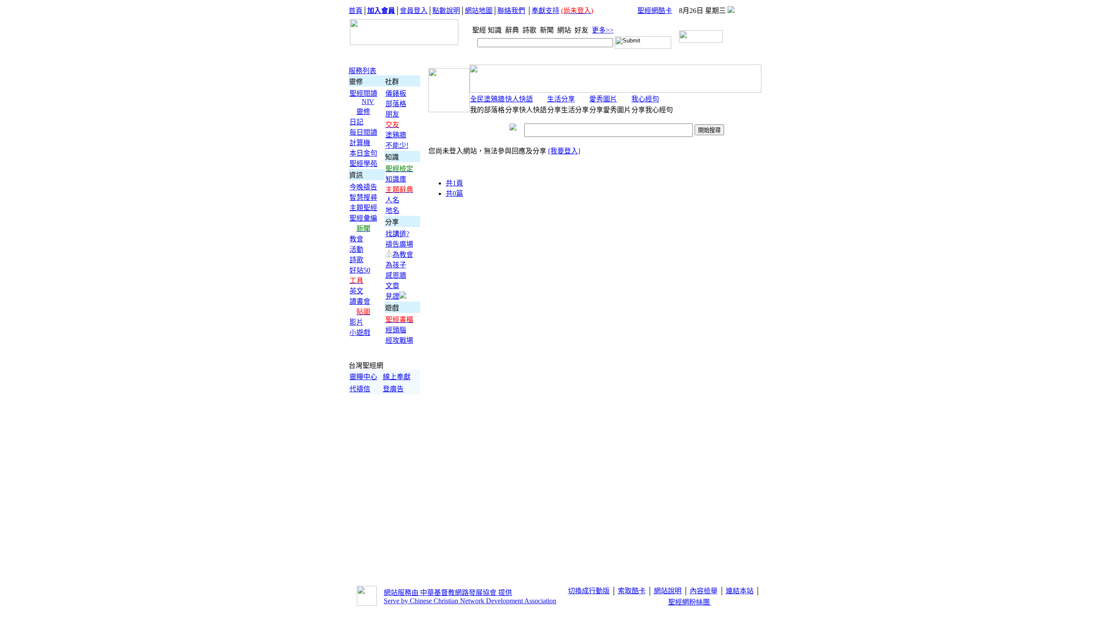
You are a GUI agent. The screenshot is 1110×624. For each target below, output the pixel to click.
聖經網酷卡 (654, 10)
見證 (392, 296)
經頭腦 (395, 330)
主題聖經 (363, 207)
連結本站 (740, 591)
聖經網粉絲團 (690, 602)
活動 (356, 249)
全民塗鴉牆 (487, 99)
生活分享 (561, 99)
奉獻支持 (545, 10)
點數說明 (446, 10)
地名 (392, 210)
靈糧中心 (363, 376)
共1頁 (454, 183)
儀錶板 (395, 93)
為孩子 (395, 265)
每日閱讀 (363, 132)
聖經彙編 (363, 218)
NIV (368, 101)
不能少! (396, 145)
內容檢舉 (704, 591)
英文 (356, 291)
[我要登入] (564, 151)
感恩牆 (395, 275)
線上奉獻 (397, 376)
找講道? (397, 233)
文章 (392, 285)
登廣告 (393, 389)
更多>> (603, 30)
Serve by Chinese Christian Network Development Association (470, 600)
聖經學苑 (363, 163)
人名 (392, 200)
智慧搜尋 (363, 197)
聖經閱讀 (363, 93)
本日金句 (363, 153)
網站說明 (668, 591)
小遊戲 (359, 332)
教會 (356, 239)
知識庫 (395, 179)
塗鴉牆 (395, 135)
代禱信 (359, 389)
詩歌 (530, 30)
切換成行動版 (589, 591)
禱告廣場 (399, 244)
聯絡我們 (511, 10)
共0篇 (454, 193)
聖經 (476, 30)
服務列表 (362, 71)
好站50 (359, 270)
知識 (495, 30)
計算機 (359, 142)
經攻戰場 (399, 340)
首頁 (355, 10)
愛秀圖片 (603, 99)
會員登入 (414, 10)
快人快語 (519, 99)
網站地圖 (479, 10)
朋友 (392, 114)
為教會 (402, 254)
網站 (565, 30)
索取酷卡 (632, 591)
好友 (582, 30)
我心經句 (645, 99)
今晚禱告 (363, 187)
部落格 (395, 103)
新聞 (547, 30)
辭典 (513, 30)
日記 (356, 122)
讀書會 (359, 301)
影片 (356, 322)
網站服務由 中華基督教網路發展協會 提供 (448, 592)
